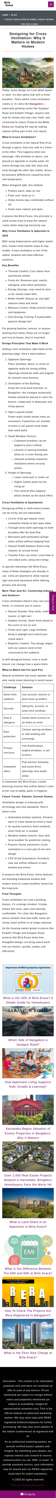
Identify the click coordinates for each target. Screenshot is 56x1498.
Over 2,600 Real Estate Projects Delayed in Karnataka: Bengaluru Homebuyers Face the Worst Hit (28, 1180)
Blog (14, 15)
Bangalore (36, 104)
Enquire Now (53, 603)
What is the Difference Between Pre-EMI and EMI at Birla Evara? (28, 1271)
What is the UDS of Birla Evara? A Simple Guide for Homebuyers (28, 1000)
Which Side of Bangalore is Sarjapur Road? (28, 1042)
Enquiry (29, 1494)
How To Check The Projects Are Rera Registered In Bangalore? (28, 1313)
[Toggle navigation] (51, 4)
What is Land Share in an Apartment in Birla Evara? (28, 1224)
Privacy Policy (20, 1485)
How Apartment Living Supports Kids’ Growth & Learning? (28, 1084)
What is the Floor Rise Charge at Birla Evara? (28, 1355)
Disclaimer (38, 1485)
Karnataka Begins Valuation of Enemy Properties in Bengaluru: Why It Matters (28, 1133)
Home (5, 15)
